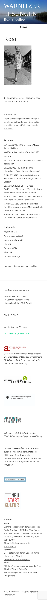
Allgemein (8, 232)
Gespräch (8, 248)
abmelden (8, 128)
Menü (24, 27)
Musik (7, 252)
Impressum (34, 592)
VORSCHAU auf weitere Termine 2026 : (22, 152)
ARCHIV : (8, 156)
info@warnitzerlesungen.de (16, 290)
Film (6, 244)
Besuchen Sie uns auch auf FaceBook (21, 266)
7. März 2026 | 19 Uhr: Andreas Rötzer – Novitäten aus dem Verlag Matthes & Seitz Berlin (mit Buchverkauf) (23, 207)
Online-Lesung (11, 256)
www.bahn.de (10, 546)
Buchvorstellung (11, 240)
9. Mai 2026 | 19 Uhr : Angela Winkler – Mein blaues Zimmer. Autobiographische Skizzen (22, 178)
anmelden (8, 125)
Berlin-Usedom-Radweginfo (17, 559)
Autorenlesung (11, 236)
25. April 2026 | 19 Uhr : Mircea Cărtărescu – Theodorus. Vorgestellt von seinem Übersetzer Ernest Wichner (23, 189)
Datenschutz (9, 595)
